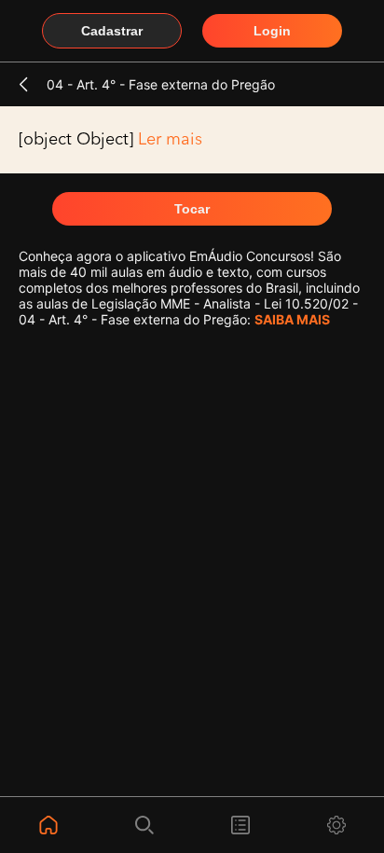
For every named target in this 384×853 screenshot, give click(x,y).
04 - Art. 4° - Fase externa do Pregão (161, 84)
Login (272, 30)
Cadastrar (112, 30)
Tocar (192, 208)
